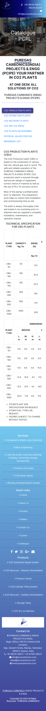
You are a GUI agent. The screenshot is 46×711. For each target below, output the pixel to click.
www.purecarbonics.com (24, 663)
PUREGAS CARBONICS (14, 690)
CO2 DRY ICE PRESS (14, 126)
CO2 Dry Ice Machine (24, 611)
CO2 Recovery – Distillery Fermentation (24, 594)
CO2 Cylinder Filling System (23, 586)
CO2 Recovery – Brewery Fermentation (24, 570)
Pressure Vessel (23, 578)
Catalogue (24, 543)
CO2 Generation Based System (24, 562)
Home (24, 495)
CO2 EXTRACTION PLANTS (17, 115)
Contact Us (23, 527)
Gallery (24, 519)
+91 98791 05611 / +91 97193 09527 (24, 654)
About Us (23, 503)
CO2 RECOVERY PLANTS (16, 120)
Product (24, 511)
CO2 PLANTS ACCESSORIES (18, 131)
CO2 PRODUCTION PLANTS (17, 110)
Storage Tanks (24, 603)
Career (24, 535)
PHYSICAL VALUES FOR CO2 (18, 136)
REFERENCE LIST (12, 141)
